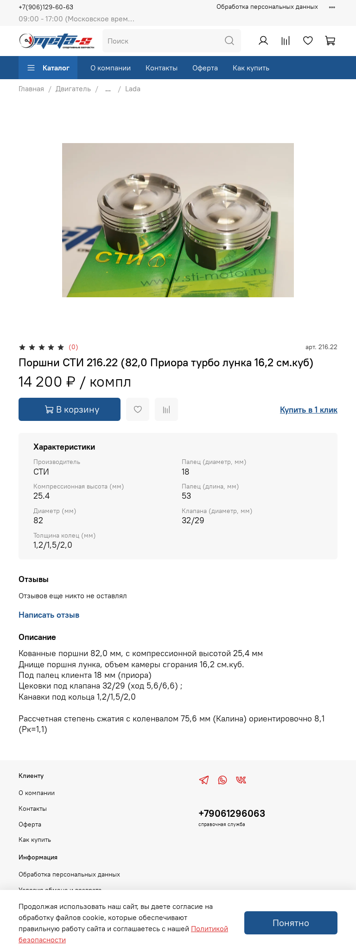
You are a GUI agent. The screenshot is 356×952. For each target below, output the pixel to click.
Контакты (162, 67)
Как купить (251, 67)
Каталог (56, 67)
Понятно (291, 922)
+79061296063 (231, 813)
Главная (31, 88)
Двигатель (73, 88)
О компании (110, 67)
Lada (132, 88)
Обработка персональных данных (267, 6)
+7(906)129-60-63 (46, 7)
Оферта (205, 67)
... (108, 88)
